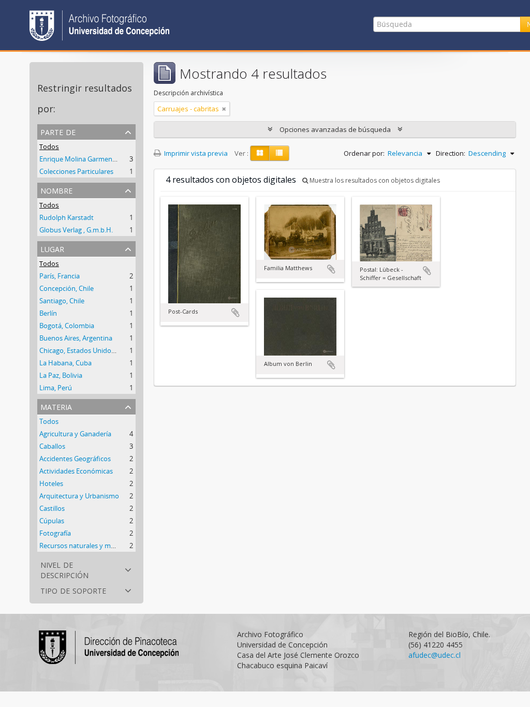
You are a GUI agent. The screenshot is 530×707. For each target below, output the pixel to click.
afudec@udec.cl (434, 655)
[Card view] (260, 153)
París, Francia (59, 276)
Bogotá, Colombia (66, 325)
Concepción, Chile (66, 288)
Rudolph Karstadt (66, 217)
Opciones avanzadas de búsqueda (335, 129)
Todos (49, 146)
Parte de (58, 131)
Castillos (52, 508)
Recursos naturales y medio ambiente (97, 545)
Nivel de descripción (64, 569)
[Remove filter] (224, 109)
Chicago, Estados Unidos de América (94, 350)
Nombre (56, 190)
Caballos (52, 446)
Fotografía (55, 533)
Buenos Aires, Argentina (75, 338)
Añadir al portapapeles (235, 312)
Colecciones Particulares (76, 171)
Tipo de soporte (73, 590)
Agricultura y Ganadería (75, 433)
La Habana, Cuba (65, 362)
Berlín (48, 313)
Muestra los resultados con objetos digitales (374, 180)
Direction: (450, 153)
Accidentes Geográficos (75, 458)
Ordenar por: (364, 153)
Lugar (52, 248)
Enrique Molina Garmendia (80, 159)
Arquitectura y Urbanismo (79, 495)
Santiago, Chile (61, 300)
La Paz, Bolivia (60, 375)
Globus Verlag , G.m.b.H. (76, 229)
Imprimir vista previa (195, 153)
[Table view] (279, 153)
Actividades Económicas (76, 471)
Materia (56, 406)
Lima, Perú (55, 387)
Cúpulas (51, 520)
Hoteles (51, 483)
